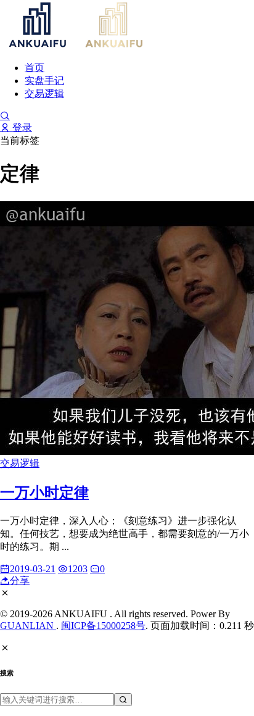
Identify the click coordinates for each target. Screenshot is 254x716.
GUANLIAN (28, 625)
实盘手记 (44, 80)
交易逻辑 (44, 93)
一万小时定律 (44, 493)
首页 (34, 67)
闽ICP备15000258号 (103, 625)
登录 (21, 127)
